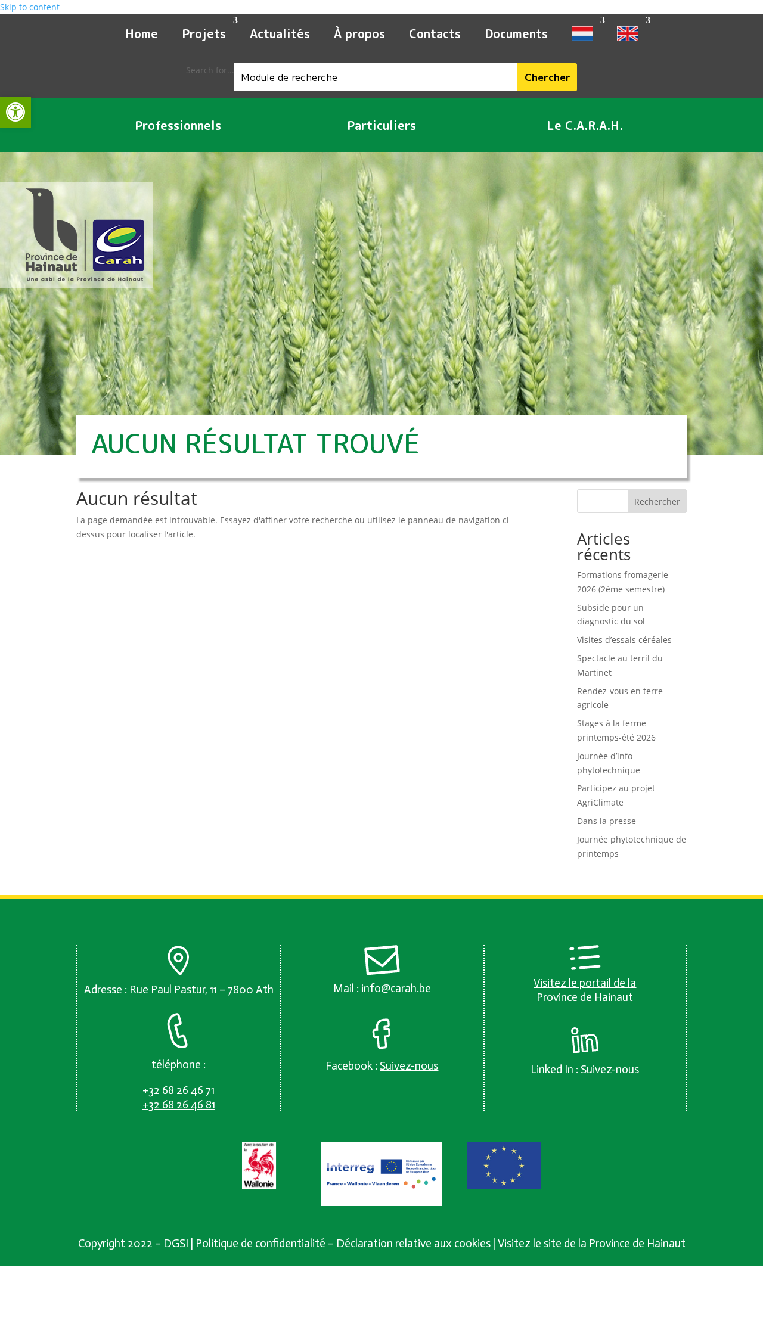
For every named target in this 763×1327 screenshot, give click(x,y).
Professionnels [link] (178, 125)
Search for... (210, 70)
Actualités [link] (280, 33)
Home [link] (141, 33)
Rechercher (657, 501)
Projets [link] (204, 33)
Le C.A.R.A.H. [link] (585, 125)
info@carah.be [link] (396, 988)
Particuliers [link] (381, 125)
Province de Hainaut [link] (584, 997)
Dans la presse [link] (606, 820)
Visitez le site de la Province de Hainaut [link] (592, 1243)
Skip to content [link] (30, 7)
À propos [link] (359, 33)
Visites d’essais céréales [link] (624, 639)
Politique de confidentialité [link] (260, 1243)
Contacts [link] (435, 33)
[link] (15, 112)
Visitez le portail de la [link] (585, 983)
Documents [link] (516, 33)
